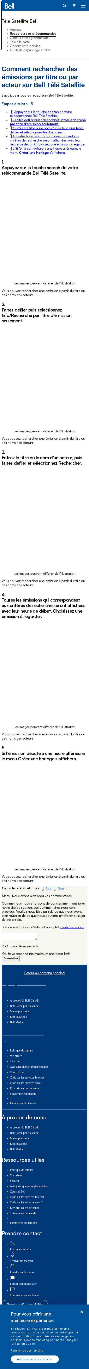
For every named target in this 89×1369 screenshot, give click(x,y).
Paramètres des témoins (27, 1350)
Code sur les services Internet (27, 1077)
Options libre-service (25, 46)
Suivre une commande (23, 1093)
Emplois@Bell (18, 1016)
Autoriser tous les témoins (35, 1359)
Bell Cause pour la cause (24, 1006)
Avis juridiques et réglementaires (29, 1066)
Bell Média (16, 1022)
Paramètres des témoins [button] (23, 1103)
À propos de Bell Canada (24, 1000)
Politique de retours (21, 1050)
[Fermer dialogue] (82, 1312)
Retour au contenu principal (44, 973)
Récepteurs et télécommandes (33, 33)
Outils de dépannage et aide (30, 50)
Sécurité (14, 1061)
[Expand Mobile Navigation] (83, 5)
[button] (41, 114)
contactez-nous (72, 927)
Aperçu (15, 29)
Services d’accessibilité (25, 1304)
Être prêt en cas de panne (24, 1088)
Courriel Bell (17, 1072)
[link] (12, 1243)
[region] (44, 1336)
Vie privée (16, 1055)
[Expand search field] (65, 5)
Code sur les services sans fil (26, 1083)
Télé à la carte (20, 42)
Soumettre (11, 958)
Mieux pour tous (19, 1011)
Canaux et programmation (29, 38)
